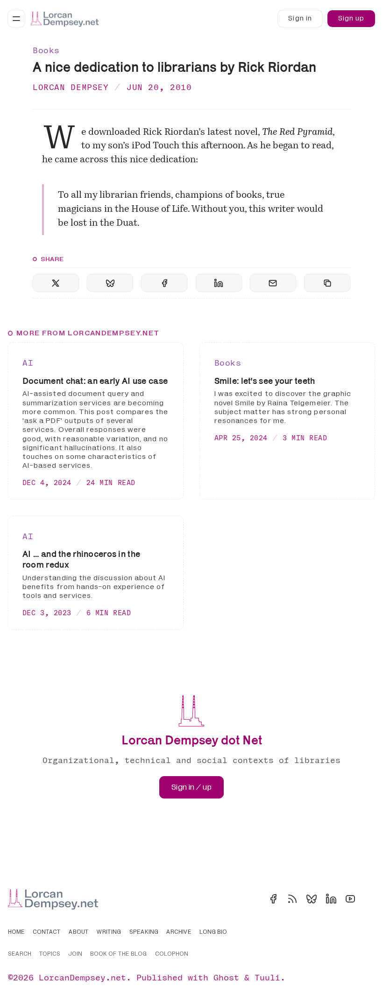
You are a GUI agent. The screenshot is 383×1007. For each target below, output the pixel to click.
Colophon (171, 954)
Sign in (300, 18)
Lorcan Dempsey (71, 87)
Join (75, 954)
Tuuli (267, 977)
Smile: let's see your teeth (264, 380)
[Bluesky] (311, 898)
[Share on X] (56, 283)
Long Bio (213, 932)
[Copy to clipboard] (327, 283)
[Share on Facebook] (164, 283)
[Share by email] (273, 283)
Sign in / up (191, 787)
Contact (47, 932)
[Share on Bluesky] (110, 283)
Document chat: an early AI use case (95, 380)
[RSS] (292, 898)
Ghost (226, 977)
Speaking (143, 932)
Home (16, 932)
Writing (109, 932)
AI (27, 363)
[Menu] (16, 18)
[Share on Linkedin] (219, 283)
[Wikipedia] (369, 898)
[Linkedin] (331, 898)
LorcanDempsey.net (82, 977)
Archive (179, 932)
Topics (49, 954)
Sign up (351, 18)
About (79, 932)
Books (46, 50)
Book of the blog (118, 954)
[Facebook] (273, 898)
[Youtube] (350, 898)
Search (19, 954)
